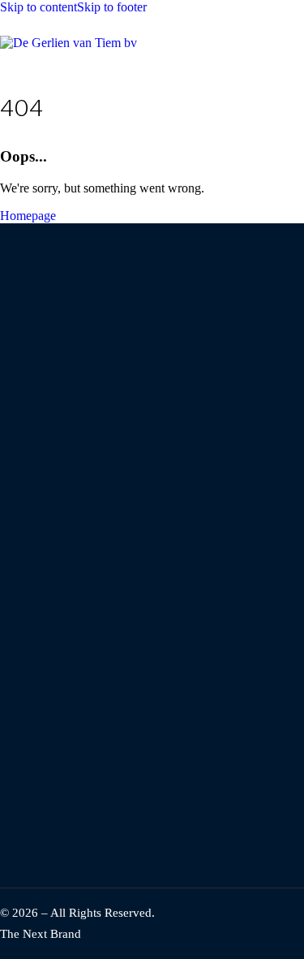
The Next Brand (40, 933)
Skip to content (38, 7)
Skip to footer (112, 7)
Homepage (28, 215)
